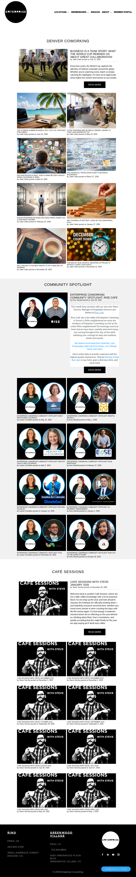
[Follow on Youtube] (113, 854)
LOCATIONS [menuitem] (60, 12)
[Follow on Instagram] (118, 854)
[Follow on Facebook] (102, 854)
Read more (94, 85)
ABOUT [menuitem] (105, 12)
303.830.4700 (15, 847)
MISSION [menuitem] (95, 12)
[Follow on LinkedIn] (108, 854)
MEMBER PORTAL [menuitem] (123, 12)
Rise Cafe (99, 312)
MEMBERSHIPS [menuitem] (78, 12)
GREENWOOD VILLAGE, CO (65, 861)
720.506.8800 (58, 850)
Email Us (13, 841)
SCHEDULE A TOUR (116, 869)
